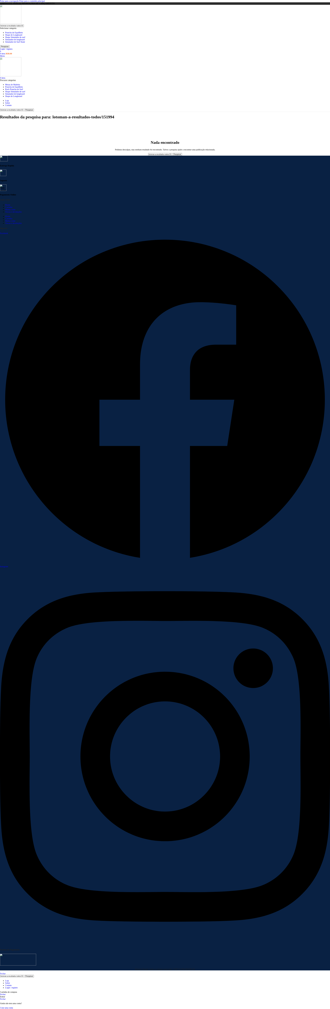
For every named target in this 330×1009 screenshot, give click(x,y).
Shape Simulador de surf (15, 37)
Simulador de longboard (15, 39)
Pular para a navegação (9, 1)
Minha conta (10, 209)
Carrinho (8, 207)
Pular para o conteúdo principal (32, 1)
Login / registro (11, 988)
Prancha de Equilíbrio (14, 32)
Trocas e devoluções (13, 212)
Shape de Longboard (13, 35)
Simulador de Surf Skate (15, 42)
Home (7, 205)
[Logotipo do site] (10, 23)
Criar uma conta (6, 1008)
